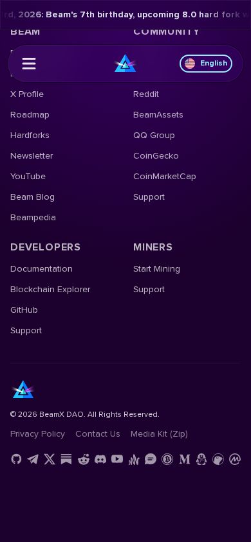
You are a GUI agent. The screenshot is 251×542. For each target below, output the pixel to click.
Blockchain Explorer (50, 289)
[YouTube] (117, 459)
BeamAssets (158, 114)
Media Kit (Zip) (159, 433)
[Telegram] (33, 459)
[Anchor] (134, 459)
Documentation (41, 268)
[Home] (125, 63)
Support (149, 196)
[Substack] (66, 459)
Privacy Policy (37, 433)
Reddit (146, 94)
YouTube (28, 176)
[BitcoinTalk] (167, 459)
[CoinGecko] (218, 459)
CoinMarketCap (164, 176)
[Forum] (150, 459)
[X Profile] (49, 459)
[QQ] (201, 459)
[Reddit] (83, 459)
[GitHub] (16, 459)
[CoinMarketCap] (235, 459)
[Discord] (100, 459)
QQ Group (154, 135)
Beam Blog (32, 196)
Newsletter (31, 155)
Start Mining (156, 268)
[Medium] (185, 459)
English (213, 63)
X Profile (27, 94)
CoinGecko (156, 155)
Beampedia (33, 217)
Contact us (97, 433)
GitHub (24, 309)
